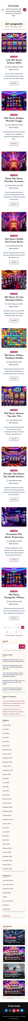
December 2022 (7, 869)
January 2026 (7, 754)
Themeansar (14, 1018)
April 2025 (6, 791)
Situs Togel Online (8, 901)
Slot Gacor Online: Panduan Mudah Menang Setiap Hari (14, 358)
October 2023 (7, 864)
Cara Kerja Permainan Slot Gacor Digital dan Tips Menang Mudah (12, 688)
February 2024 (7, 848)
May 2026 (6, 737)
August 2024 (7, 823)
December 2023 (7, 856)
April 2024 (6, 840)
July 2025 (6, 778)
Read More (14, 83)
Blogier (24, 1016)
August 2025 (7, 774)
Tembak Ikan (6, 909)
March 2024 (6, 844)
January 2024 (7, 852)
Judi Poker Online (8, 888)
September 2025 (8, 770)
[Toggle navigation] (3, 10)
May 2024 (6, 836)
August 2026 (7, 725)
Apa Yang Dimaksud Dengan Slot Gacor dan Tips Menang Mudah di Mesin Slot (13, 667)
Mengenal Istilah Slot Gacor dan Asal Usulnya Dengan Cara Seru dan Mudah (14, 682)
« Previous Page (9, 635)
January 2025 (7, 803)
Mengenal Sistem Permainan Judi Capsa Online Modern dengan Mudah (14, 660)
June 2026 (6, 733)
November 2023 (7, 860)
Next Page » (19, 635)
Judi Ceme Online (8, 884)
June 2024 (6, 832)
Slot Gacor (14, 56)
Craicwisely (13, 6)
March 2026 (6, 745)
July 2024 (6, 827)
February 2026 (7, 750)
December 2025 (7, 758)
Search (5, 641)
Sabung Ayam (7, 893)
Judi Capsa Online (8, 880)
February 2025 (7, 799)
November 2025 (7, 762)
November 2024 (7, 811)
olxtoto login (6, 915)
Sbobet (5, 897)
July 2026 (6, 729)
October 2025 (7, 766)
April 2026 (6, 741)
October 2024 (7, 815)
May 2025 (6, 786)
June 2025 (6, 782)
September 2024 (8, 819)
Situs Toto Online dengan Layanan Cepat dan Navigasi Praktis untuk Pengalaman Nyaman (13, 674)
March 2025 (6, 795)
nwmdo (10, 67)
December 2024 (7, 807)
